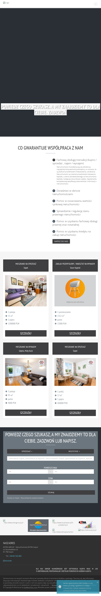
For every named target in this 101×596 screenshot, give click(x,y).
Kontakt (8, 561)
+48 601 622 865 (15, 556)
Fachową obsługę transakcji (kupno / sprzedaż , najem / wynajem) (74, 161)
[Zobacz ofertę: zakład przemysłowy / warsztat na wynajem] (75, 290)
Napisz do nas (61, 241)
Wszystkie (74, 451)
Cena (50, 478)
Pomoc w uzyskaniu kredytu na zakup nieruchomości (71, 233)
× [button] (97, 582)
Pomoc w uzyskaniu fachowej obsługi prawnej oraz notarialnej (74, 223)
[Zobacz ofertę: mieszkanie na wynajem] (26, 372)
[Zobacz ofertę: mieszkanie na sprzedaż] (26, 290)
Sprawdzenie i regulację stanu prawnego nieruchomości (70, 212)
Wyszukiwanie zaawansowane (32, 498)
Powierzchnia (50, 467)
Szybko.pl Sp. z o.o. (30, 587)
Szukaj (51, 492)
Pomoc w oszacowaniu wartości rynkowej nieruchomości (72, 202)
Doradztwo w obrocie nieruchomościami (66, 192)
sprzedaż (26, 451)
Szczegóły (26, 333)
